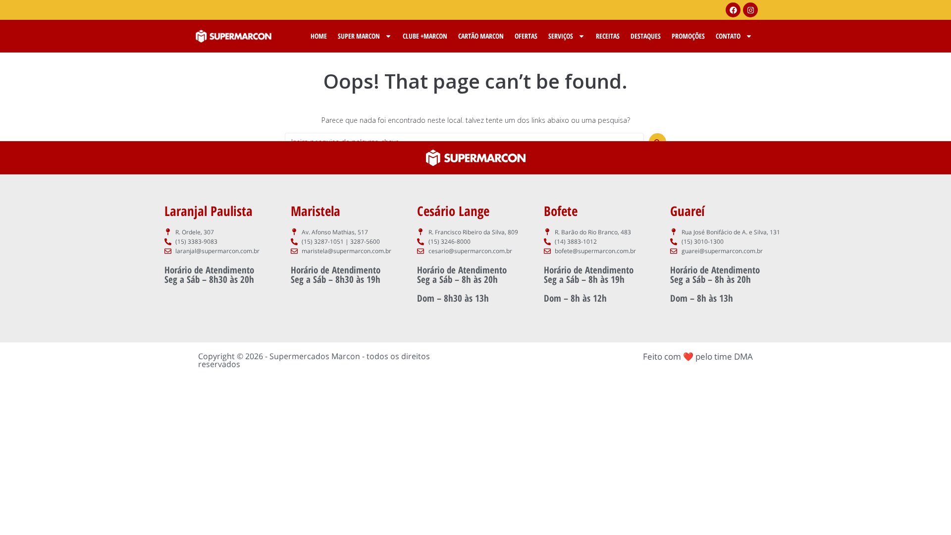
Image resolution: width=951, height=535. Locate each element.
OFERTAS (526, 36)
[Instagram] (750, 9)
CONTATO (728, 36)
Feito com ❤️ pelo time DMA (698, 356)
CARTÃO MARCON (481, 36)
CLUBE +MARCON (425, 36)
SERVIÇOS (560, 36)
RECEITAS (608, 36)
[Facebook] (733, 9)
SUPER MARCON (359, 36)
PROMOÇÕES (688, 36)
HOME (319, 36)
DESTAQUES (646, 36)
